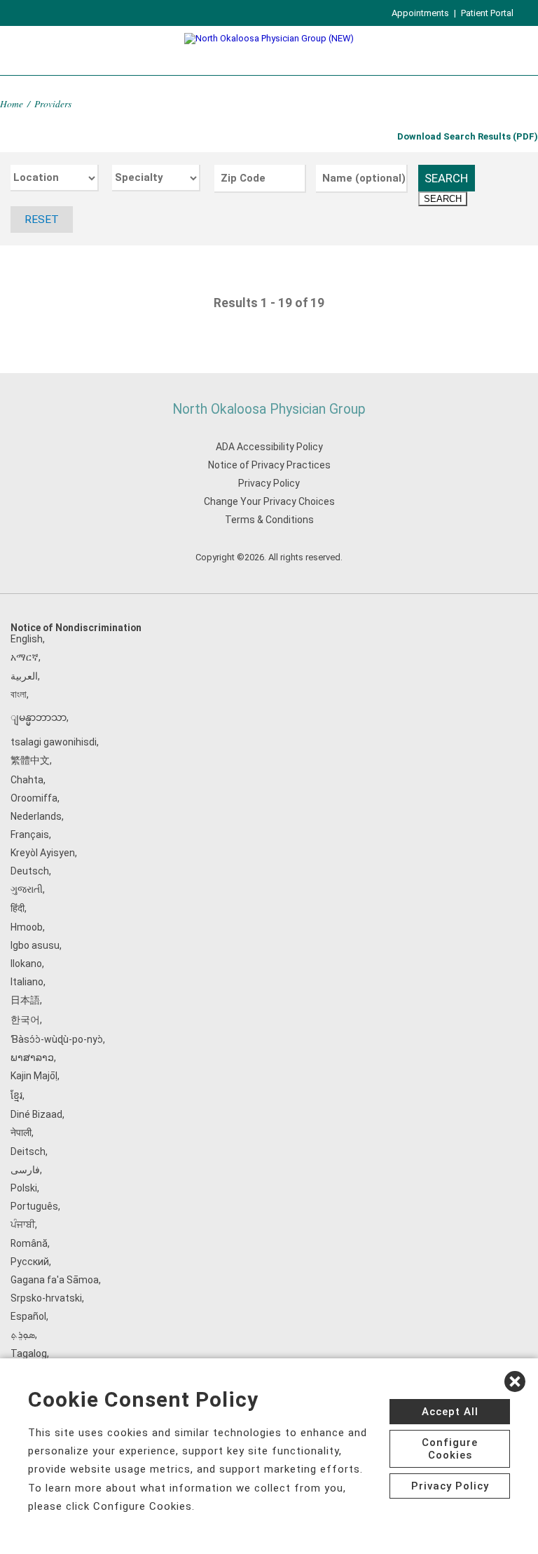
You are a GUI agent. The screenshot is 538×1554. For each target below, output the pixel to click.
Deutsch (30, 871)
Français (30, 834)
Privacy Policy (269, 483)
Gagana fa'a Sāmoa (55, 1279)
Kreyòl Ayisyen (43, 852)
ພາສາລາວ (32, 1057)
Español (28, 1316)
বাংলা (19, 694)
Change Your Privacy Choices (269, 501)
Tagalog (29, 1353)
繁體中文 (30, 760)
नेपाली (21, 1132)
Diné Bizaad (36, 1114)
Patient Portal (487, 13)
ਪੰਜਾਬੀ (23, 1224)
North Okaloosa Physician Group (269, 409)
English (27, 638)
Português (34, 1206)
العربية (24, 676)
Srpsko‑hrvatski (46, 1298)
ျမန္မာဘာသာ (39, 717)
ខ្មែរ (16, 1095)
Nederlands (36, 816)
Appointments (420, 13)
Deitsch (28, 1151)
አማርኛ (25, 657)
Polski (24, 1188)
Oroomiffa (34, 798)
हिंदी (18, 908)
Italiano (27, 981)
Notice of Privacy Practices (269, 465)
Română (29, 1243)
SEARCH (446, 178)
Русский (30, 1261)
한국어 (25, 1019)
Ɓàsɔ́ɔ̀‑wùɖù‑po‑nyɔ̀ (57, 1039)
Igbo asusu (35, 945)
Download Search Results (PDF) (467, 136)
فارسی (25, 1169)
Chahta (27, 779)
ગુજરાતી (27, 889)
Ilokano (26, 963)
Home (11, 103)
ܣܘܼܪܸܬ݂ (23, 1334)
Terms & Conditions (269, 519)
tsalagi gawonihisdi (54, 742)
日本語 (25, 1000)
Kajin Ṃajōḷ (34, 1075)
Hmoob (27, 927)
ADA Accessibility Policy (269, 446)
